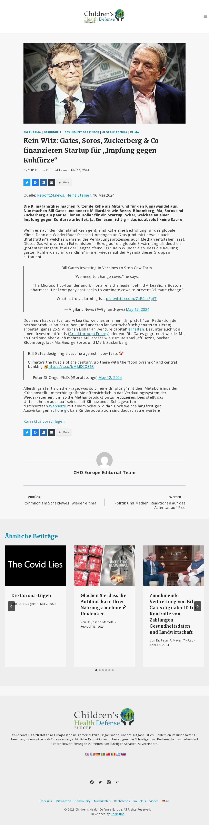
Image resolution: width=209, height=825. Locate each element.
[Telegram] (117, 782)
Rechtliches (122, 801)
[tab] (96, 670)
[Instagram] (108, 782)
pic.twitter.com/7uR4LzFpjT (131, 298)
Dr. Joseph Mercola (100, 622)
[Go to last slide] (11, 606)
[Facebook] (92, 782)
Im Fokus (139, 801)
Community (82, 801)
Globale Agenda (114, 132)
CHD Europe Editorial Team (47, 170)
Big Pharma (32, 132)
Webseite (57, 406)
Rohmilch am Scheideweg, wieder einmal (60, 500)
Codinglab (117, 814)
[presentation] (35, 565)
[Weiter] (197, 606)
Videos (154, 801)
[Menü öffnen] (205, 16)
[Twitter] (100, 782)
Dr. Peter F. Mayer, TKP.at (174, 640)
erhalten (136, 329)
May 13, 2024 (137, 309)
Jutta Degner (27, 604)
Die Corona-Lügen (31, 595)
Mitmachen (63, 801)
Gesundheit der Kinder (81, 132)
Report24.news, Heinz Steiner (64, 195)
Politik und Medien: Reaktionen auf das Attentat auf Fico (150, 502)
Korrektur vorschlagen (44, 421)
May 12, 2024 (110, 377)
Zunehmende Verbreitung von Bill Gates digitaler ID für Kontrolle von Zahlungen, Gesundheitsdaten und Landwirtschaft (173, 614)
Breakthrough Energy (88, 333)
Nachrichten (102, 801)
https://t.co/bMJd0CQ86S (71, 366)
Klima (134, 132)
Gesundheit (52, 132)
